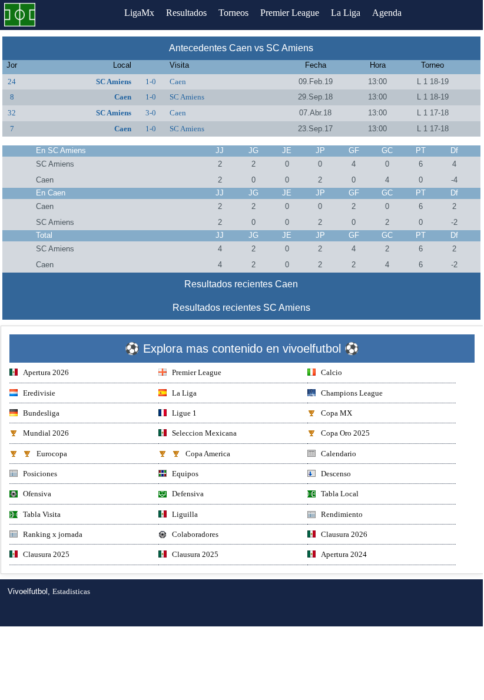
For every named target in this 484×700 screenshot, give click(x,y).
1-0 (150, 81)
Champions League (352, 393)
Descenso (336, 473)
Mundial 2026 (46, 433)
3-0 (150, 112)
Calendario (338, 453)
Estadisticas (71, 591)
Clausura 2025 (46, 554)
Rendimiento (342, 514)
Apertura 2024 (344, 554)
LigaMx (139, 13)
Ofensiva (37, 493)
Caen (178, 81)
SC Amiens (113, 81)
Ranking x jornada (52, 534)
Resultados (186, 13)
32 (12, 112)
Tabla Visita (42, 514)
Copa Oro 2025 (345, 433)
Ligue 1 (184, 413)
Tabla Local (340, 493)
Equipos (185, 473)
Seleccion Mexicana (204, 433)
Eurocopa (52, 453)
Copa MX (336, 413)
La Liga (345, 13)
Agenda (387, 13)
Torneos (233, 13)
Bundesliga (41, 413)
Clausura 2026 (344, 534)
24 (12, 81)
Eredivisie (39, 393)
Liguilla (185, 514)
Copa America (207, 453)
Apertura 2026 (46, 372)
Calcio (331, 372)
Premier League (289, 13)
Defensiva (188, 493)
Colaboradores (195, 534)
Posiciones (40, 473)
